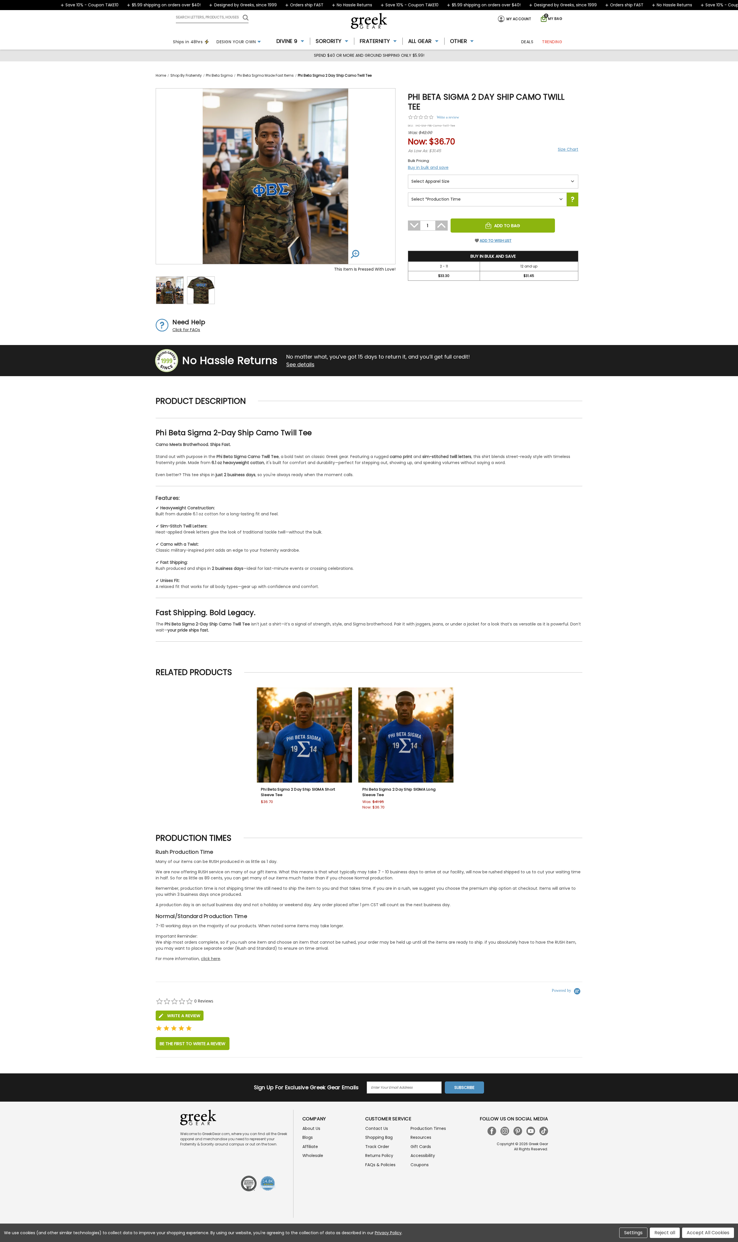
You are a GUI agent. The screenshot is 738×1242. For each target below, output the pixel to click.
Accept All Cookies (708, 1232)
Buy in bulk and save (428, 167)
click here (210, 959)
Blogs (307, 1137)
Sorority (329, 41)
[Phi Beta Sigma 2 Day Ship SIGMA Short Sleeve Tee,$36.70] (304, 735)
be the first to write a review (192, 1044)
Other (458, 41)
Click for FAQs (186, 330)
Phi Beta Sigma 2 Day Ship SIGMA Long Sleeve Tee (399, 792)
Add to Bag (507, 226)
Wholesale (312, 1155)
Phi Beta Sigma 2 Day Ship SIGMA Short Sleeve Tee (298, 792)
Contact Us (376, 1128)
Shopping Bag (379, 1137)
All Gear (420, 41)
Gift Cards (421, 1146)
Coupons (420, 1165)
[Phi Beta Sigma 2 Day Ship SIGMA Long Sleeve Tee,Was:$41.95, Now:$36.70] (405, 735)
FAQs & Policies (380, 1165)
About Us (311, 1128)
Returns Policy (379, 1155)
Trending (552, 42)
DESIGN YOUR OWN (236, 42)
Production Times (428, 1128)
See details (300, 364)
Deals (527, 42)
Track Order (377, 1146)
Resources (421, 1137)
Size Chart (568, 149)
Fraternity (375, 41)
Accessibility (423, 1155)
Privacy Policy (388, 1233)
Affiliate (310, 1146)
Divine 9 (287, 41)
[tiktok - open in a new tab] (543, 1131)
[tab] (180, 1016)
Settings (633, 1232)
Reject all (664, 1232)
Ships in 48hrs (188, 42)
